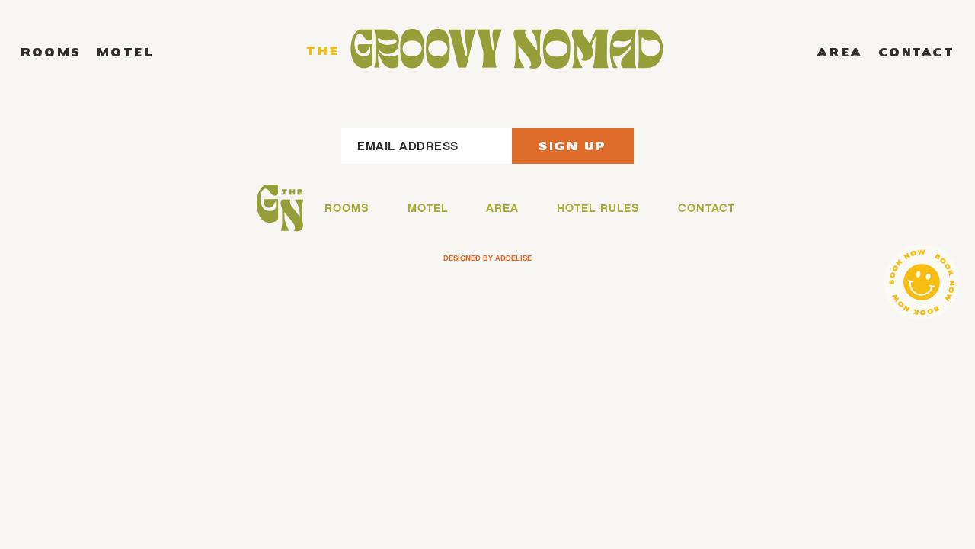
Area (840, 52)
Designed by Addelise (487, 258)
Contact (916, 52)
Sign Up (573, 145)
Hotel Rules (598, 208)
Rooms (51, 52)
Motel (126, 52)
